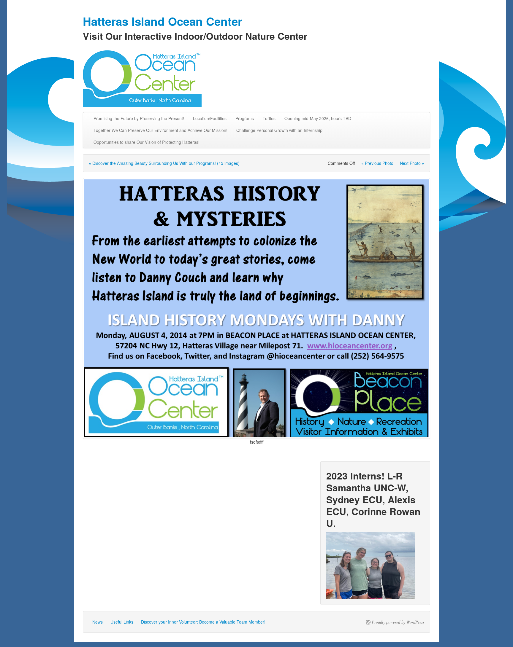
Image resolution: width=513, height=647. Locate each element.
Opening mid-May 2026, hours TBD (317, 118)
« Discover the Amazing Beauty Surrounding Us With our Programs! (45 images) (164, 163)
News (97, 622)
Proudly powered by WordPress (398, 622)
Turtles (269, 118)
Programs (244, 118)
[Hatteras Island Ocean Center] (256, 77)
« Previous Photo (377, 163)
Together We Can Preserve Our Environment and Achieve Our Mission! (160, 130)
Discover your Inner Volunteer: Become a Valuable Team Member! (203, 622)
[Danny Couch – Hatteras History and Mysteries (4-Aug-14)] (256, 308)
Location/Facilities (210, 118)
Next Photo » (412, 163)
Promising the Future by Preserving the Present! (139, 118)
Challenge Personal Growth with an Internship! (280, 130)
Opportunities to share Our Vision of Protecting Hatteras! (147, 142)
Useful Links (121, 622)
